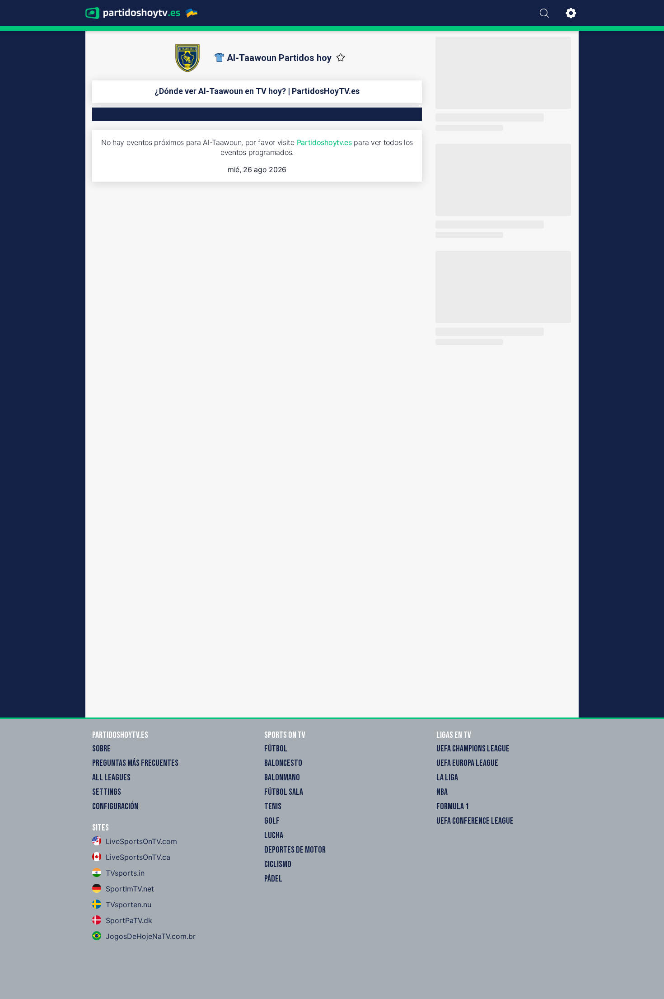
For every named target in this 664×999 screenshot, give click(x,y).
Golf (272, 821)
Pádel (273, 878)
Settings (106, 792)
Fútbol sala (283, 792)
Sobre (101, 748)
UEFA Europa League (467, 763)
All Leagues (111, 777)
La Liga (447, 777)
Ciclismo (277, 864)
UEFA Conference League (475, 821)
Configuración (115, 806)
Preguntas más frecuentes (135, 763)
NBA (442, 792)
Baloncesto (283, 763)
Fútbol (275, 748)
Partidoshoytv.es (324, 142)
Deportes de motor (295, 849)
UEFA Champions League (473, 748)
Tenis (272, 806)
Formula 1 (452, 806)
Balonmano (282, 777)
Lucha (273, 835)
